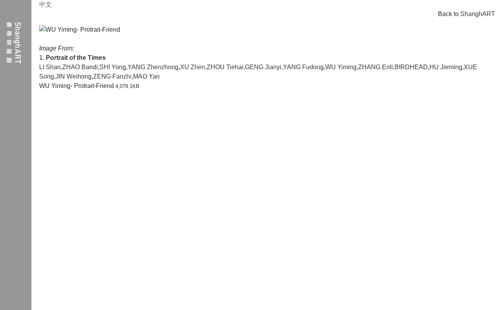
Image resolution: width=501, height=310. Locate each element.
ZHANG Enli (375, 67)
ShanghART (477, 14)
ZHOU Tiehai (225, 67)
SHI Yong (112, 67)
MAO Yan (146, 76)
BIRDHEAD (411, 67)
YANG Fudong (303, 67)
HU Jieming (445, 67)
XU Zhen (192, 67)
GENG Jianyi (263, 67)
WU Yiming (341, 67)
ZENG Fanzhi (112, 76)
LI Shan (50, 67)
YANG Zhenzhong (153, 67)
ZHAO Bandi (80, 67)
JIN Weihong (74, 76)
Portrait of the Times (76, 57)
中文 (45, 4)
